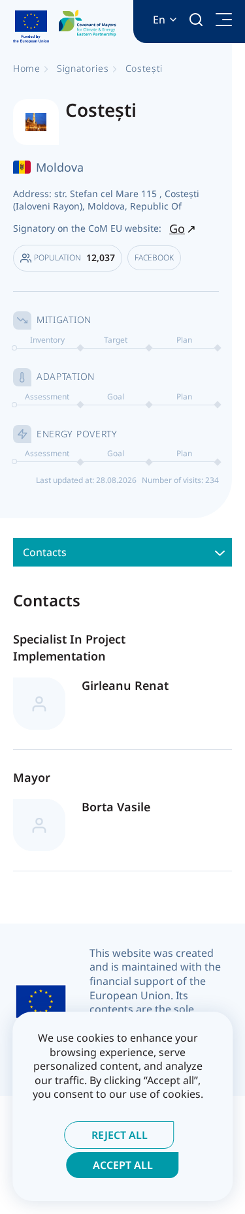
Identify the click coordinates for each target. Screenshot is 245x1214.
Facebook (154, 257)
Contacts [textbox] (45, 552)
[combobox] (122, 552)
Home (27, 68)
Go (177, 228)
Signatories (83, 68)
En (159, 20)
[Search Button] (196, 19)
